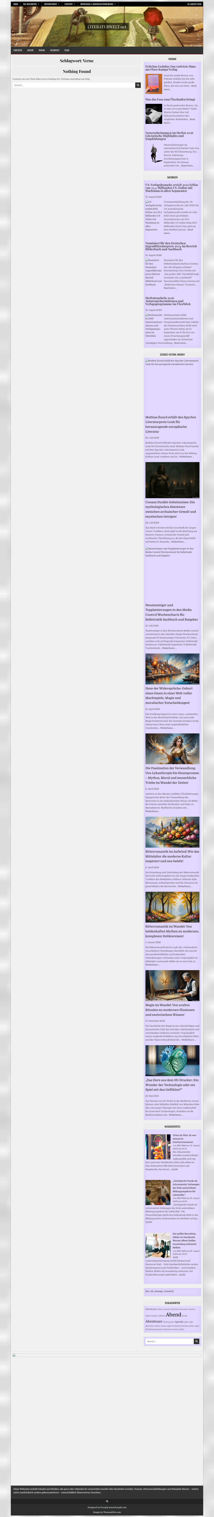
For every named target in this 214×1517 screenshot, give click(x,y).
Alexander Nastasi (187, 1309)
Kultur (30, 50)
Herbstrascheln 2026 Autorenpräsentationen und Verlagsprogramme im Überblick (168, 301)
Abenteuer (153, 1321)
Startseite (17, 50)
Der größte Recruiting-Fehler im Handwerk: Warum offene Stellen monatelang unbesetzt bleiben (184, 1240)
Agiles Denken (151, 1316)
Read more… (187, 165)
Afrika (181, 1329)
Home (15, 4)
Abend (173, 1315)
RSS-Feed (181, 1145)
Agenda (179, 1321)
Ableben (161, 1316)
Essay (67, 50)
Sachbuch (54, 50)
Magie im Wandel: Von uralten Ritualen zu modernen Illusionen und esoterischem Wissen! (170, 1009)
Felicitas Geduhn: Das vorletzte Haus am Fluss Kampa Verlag (170, 67)
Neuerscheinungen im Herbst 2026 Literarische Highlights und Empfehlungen (169, 136)
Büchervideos (50, 4)
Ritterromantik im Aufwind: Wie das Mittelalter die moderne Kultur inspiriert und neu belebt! (172, 856)
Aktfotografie (168, 1322)
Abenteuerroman (171, 1329)
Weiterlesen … (186, 456)
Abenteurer (151, 1309)
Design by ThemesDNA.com (107, 1512)
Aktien (157, 1326)
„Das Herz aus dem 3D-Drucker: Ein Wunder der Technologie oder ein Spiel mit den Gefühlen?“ (172, 1085)
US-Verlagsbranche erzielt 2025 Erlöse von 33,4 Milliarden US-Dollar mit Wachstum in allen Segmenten (171, 188)
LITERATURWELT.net (107, 26)
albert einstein (164, 1309)
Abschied (175, 1309)
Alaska (184, 1316)
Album (164, 1326)
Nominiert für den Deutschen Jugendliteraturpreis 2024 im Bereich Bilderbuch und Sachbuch (171, 246)
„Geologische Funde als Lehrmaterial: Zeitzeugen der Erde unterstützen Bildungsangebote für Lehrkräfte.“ (186, 1188)
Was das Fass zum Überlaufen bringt (170, 99)
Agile (186, 1322)
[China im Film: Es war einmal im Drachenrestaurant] (158, 1158)
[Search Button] (107, 1501)
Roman (42, 50)
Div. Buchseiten (30, 4)
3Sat (192, 1326)
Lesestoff (69, 4)
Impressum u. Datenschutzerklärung (96, 4)
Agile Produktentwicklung (178, 1326)
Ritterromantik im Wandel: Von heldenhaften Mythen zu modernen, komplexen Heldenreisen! (172, 931)
